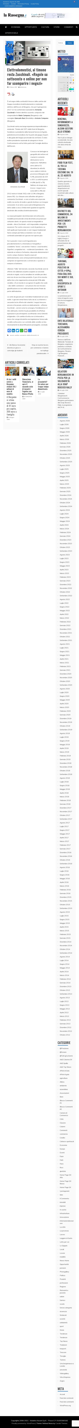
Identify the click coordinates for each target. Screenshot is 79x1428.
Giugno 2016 (64, 875)
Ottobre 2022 (65, 592)
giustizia (63, 1171)
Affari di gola (64, 1074)
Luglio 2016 (64, 871)
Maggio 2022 (65, 610)
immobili (63, 1202)
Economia (63, 1145)
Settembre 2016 (66, 864)
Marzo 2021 (64, 663)
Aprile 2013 (64, 1012)
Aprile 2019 (64, 748)
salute (62, 1296)
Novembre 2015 (66, 901)
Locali (62, 1249)
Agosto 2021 (65, 644)
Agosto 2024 (65, 510)
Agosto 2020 (65, 689)
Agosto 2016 (65, 867)
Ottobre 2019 (65, 726)
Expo (62, 1156)
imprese (63, 1206)
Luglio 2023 (64, 558)
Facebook (74, 2)
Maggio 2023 (65, 566)
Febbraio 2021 (65, 666)
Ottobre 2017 (65, 815)
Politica (62, 1275)
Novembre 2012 (66, 1031)
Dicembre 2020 (65, 674)
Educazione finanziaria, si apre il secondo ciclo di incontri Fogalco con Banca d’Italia (27, 386)
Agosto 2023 (65, 555)
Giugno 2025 (64, 473)
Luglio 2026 (64, 424)
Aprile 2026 (64, 436)
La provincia (64, 1231)
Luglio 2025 (64, 469)
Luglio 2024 (64, 514)
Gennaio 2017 (65, 849)
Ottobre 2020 (65, 681)
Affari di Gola (64, 1071)
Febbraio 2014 (65, 979)
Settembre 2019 (66, 730)
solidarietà (63, 1323)
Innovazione (64, 1217)
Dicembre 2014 (65, 942)
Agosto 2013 (65, 998)
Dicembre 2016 (65, 852)
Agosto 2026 (65, 421)
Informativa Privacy (23, 4)
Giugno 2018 (64, 785)
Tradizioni (63, 1345)
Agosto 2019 (65, 733)
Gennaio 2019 (65, 759)
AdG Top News (65, 1067)
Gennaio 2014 (65, 983)
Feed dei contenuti (66, 1398)
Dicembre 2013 (65, 986)
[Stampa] (13, 95)
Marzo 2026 (64, 439)
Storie (62, 1330)
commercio (23, 335)
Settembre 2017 (66, 819)
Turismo (63, 1360)
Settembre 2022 (66, 596)
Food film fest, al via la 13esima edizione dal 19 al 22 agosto (65, 169)
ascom (12, 335)
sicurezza (63, 1311)
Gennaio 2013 (65, 1024)
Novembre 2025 (66, 454)
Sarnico (62, 1300)
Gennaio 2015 (65, 938)
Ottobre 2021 (65, 637)
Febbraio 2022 (65, 622)
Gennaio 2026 (65, 447)
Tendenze (63, 1334)
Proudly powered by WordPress (23, 1423)
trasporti (63, 1349)
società (62, 1319)
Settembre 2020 (66, 685)
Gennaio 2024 (65, 536)
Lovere (62, 1253)
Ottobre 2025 (65, 458)
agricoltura (63, 1078)
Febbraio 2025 (65, 488)
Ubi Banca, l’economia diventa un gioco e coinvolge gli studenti (16, 348)
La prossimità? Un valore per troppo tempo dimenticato (43, 384)
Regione (63, 1287)
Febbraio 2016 (65, 890)
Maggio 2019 (65, 744)
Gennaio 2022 (65, 625)
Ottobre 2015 (65, 905)
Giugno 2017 (64, 830)
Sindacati (63, 1315)
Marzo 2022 (64, 618)
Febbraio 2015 (65, 934)
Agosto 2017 (65, 823)
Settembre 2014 (66, 953)
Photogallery (64, 1272)
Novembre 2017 (66, 811)
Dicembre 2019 (65, 718)
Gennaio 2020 (65, 715)
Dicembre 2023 (65, 540)
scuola (62, 1304)
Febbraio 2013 (65, 1020)
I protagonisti (64, 1191)
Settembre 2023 (66, 551)
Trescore (63, 1352)
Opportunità (64, 1264)
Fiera (61, 1164)
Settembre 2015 (66, 908)
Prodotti (63, 1279)
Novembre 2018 (66, 767)
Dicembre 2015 (65, 897)
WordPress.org (65, 1405)
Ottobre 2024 (65, 503)
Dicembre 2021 (65, 629)
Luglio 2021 (64, 648)
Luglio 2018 (64, 782)
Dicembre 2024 (65, 495)
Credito (62, 1138)
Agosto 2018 (65, 778)
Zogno (62, 1381)
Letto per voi (64, 1242)
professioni (64, 1283)
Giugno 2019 (64, 741)
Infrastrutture (64, 1213)
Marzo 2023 (64, 573)
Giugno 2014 (64, 964)
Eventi (62, 1153)
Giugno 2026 (64, 428)
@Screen (63, 1052)
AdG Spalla (64, 1063)
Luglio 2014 (64, 960)
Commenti (63, 1130)
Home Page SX (65, 1187)
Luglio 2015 (64, 916)
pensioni (63, 1268)
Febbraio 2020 (65, 711)
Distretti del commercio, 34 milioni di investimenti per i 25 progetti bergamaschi (65, 220)
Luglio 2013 (64, 1001)
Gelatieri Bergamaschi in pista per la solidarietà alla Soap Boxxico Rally (66, 379)
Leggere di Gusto (66, 1238)
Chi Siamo (6, 4)
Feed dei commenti (67, 1402)
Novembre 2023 (66, 543)
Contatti (13, 4)
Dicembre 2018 (65, 763)
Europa (62, 1149)
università (63, 1370)
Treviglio (63, 1356)
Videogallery (64, 1373)
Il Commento (64, 1198)
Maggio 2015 (65, 923)
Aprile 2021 (64, 659)
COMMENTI (68, 27)
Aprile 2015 (64, 927)
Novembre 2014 (66, 945)
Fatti (61, 1160)
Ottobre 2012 (65, 1035)
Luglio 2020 (64, 692)
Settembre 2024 (66, 506)
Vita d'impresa (65, 1377)
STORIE (57, 27)
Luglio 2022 (64, 603)
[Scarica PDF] (8, 95)
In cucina (63, 1210)
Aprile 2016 (64, 882)
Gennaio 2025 (65, 491)
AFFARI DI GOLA (11, 33)
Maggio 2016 (65, 878)
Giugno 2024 (64, 517)
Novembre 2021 (66, 633)
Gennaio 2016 (65, 893)
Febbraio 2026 (65, 443)
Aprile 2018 (64, 793)
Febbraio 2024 (65, 532)
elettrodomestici (32, 335)
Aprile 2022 (64, 614)
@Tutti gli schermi (66, 1056)
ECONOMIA (15, 27)
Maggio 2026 (65, 432)
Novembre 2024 (66, 499)
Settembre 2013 (66, 994)
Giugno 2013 (64, 1005)
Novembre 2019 (66, 722)
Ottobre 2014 (65, 949)
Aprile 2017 (64, 838)
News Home (64, 1260)
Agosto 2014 (65, 957)
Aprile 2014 (64, 972)
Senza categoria (66, 1308)
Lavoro (62, 1234)
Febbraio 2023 (65, 577)
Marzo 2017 (64, 841)
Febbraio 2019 (65, 756)
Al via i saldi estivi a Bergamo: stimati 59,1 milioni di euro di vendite (12, 397)
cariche (17, 335)
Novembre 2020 (66, 677)
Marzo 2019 (64, 752)
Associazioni (64, 1093)
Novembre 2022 (66, 588)
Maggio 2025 (65, 476)
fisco (61, 1167)
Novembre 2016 (66, 856)
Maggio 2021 (65, 655)
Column (62, 1126)
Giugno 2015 (64, 919)
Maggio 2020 (65, 700)
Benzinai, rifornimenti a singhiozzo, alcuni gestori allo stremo (65, 125)
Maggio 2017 (65, 834)
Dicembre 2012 (65, 1027)
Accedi (62, 1394)
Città (61, 1119)
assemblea (64, 1089)
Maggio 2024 (65, 521)
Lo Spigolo (63, 1246)
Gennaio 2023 (65, 581)
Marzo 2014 (64, 975)
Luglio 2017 (64, 826)
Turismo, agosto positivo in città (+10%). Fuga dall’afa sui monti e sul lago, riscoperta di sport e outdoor (65, 275)
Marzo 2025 (64, 484)
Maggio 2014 (65, 968)
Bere (61, 1097)
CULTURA (45, 27)
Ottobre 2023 (65, 547)
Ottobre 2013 (65, 990)
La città (62, 1227)
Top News (63, 1341)
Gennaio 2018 (65, 804)
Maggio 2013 (65, 1009)
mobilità (62, 1257)
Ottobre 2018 (65, 771)
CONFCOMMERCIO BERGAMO (13, 6)
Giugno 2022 (64, 607)
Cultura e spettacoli (67, 1141)
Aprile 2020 (64, 704)
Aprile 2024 (64, 525)
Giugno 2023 (64, 562)
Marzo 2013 (64, 1016)
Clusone (63, 1123)
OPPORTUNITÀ (31, 27)
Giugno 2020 (64, 696)
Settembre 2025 (66, 462)
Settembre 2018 (66, 774)
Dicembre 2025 (65, 450)
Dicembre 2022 (65, 584)
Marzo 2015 (64, 931)
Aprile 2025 (64, 480)
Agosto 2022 (65, 599)
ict (38, 335)
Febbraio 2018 (65, 800)
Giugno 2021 (64, 651)
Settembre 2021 (66, 640)
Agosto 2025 (65, 465)
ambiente (63, 1086)
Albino (62, 1082)
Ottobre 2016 (65, 860)
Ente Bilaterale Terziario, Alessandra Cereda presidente (66, 327)
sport (62, 1326)
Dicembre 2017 (65, 808)
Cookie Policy (35, 4)
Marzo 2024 (64, 529)
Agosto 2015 (65, 912)
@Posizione (64, 1048)
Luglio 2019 (64, 737)
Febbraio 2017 (65, 845)
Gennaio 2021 (65, 670)
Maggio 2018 (65, 789)
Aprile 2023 (64, 570)
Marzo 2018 (64, 797)
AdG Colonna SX (66, 1059)
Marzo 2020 (64, 707)
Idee (61, 1195)
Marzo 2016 (64, 886)
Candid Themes (61, 1423)
